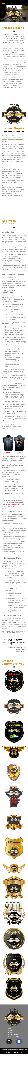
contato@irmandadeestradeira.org (11, 504)
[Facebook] (19, 1041)
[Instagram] (9, 1041)
